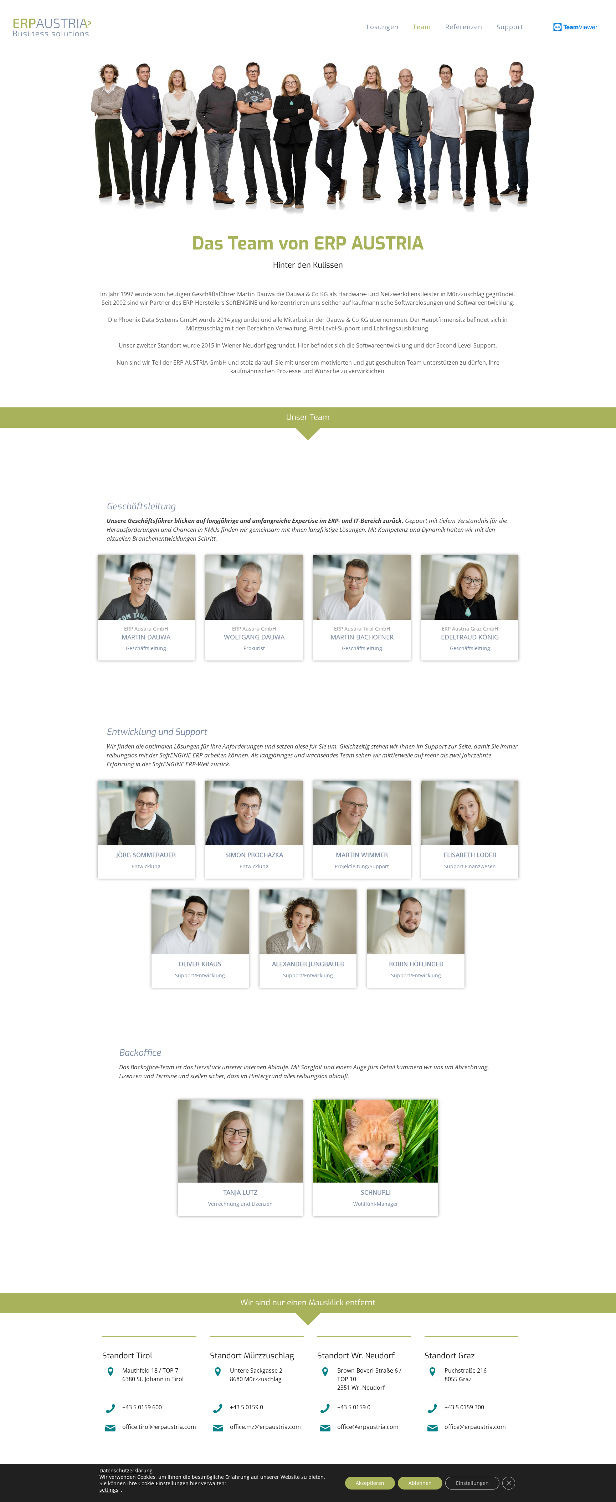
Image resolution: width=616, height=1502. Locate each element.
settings (108, 1490)
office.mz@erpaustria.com (265, 1427)
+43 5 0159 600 (142, 1407)
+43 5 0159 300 (464, 1407)
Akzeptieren (370, 1483)
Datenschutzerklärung (126, 1470)
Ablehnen (420, 1483)
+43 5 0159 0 (246, 1407)
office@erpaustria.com (368, 1427)
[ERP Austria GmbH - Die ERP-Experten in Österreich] (52, 26)
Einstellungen (472, 1483)
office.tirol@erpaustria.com (159, 1427)
